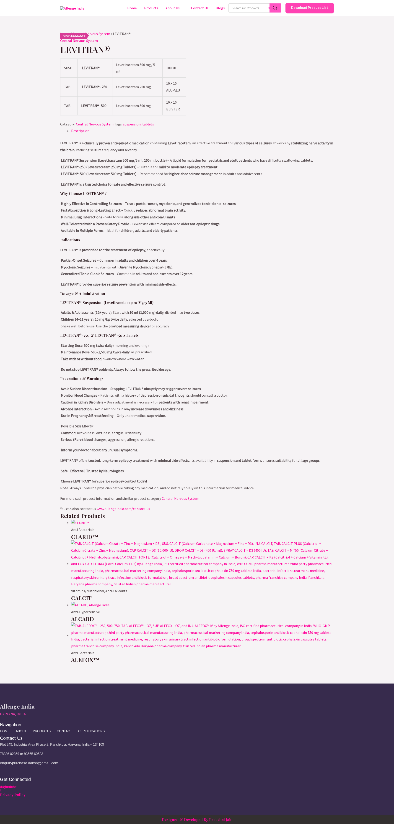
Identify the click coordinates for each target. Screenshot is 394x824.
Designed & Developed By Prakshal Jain (197, 819)
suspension (132, 124)
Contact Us (199, 8)
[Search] (275, 8)
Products (151, 8)
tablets (148, 124)
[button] (309, 8)
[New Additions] (202, 563)
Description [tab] (80, 130)
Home (132, 8)
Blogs (220, 8)
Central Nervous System (79, 40)
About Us (173, 8)
